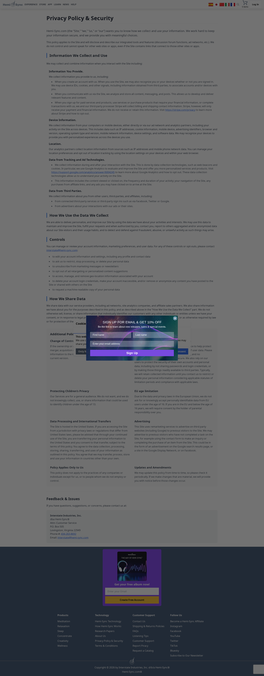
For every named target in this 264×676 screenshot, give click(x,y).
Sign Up (132, 353)
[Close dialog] (175, 318)
